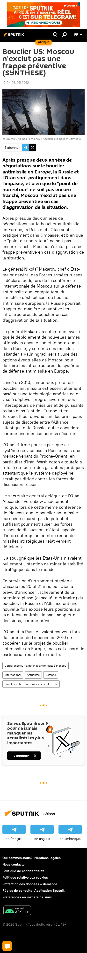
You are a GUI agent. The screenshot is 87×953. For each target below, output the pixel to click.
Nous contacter (14, 864)
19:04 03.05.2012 (15, 82)
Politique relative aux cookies (25, 877)
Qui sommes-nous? (17, 858)
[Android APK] (17, 911)
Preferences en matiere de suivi (27, 897)
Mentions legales (47, 858)
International (13, 675)
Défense (50, 675)
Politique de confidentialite (23, 871)
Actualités (33, 675)
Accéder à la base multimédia (62, 139)
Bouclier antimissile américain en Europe (31, 684)
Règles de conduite (17, 890)
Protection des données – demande (29, 884)
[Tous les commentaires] (7, 946)
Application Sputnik (49, 890)
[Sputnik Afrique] (14, 36)
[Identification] (55, 34)
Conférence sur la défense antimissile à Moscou (35, 665)
